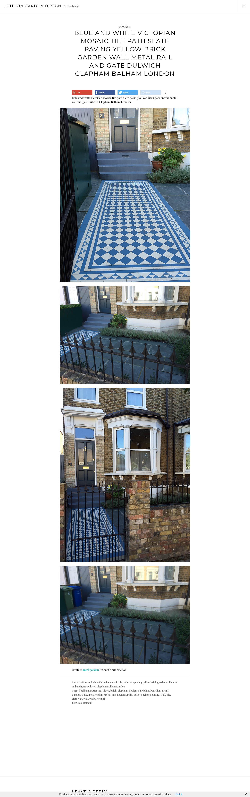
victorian (77, 698)
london (99, 694)
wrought (101, 698)
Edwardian (154, 690)
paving (145, 694)
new (123, 694)
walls (92, 698)
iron (90, 694)
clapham (123, 690)
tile (168, 694)
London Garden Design (33, 6)
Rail (163, 694)
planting (154, 694)
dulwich (142, 690)
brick (113, 690)
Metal (107, 694)
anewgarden (90, 670)
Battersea (95, 690)
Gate (84, 694)
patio (137, 694)
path (129, 694)
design (133, 690)
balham (84, 690)
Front (165, 690)
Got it (179, 794)
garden (76, 694)
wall (86, 698)
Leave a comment (82, 702)
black (106, 690)
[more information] (165, 93)
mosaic (116, 694)
